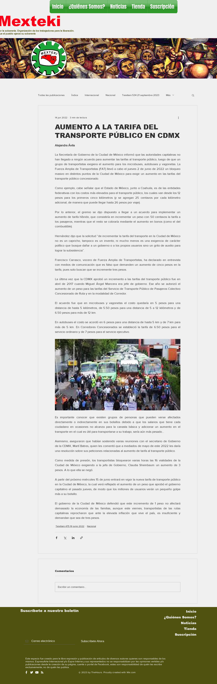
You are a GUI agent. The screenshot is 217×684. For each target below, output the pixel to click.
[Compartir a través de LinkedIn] (73, 537)
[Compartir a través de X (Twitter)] (64, 537)
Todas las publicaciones (51, 95)
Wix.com (131, 672)
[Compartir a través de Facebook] (56, 537)
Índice (74, 95)
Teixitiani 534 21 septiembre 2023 (140, 95)
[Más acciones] (178, 118)
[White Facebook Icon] (26, 672)
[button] (193, 95)
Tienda (190, 629)
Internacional (92, 95)
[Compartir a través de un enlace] (81, 537)
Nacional (110, 95)
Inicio (191, 611)
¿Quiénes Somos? (180, 617)
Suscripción (185, 634)
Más (168, 95)
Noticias (188, 623)
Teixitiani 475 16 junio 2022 (70, 526)
